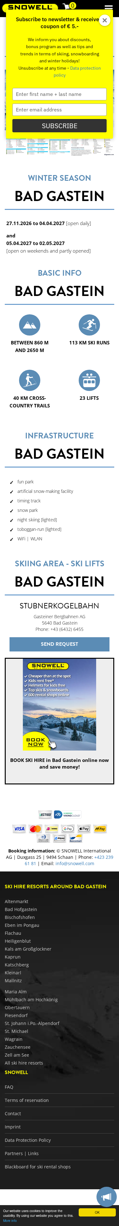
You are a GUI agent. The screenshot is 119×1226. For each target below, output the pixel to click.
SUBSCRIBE (59, 125)
